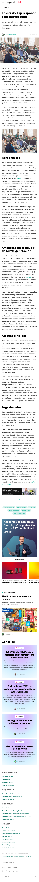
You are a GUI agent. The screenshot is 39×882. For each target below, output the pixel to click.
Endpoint (6, 7)
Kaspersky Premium (7, 782)
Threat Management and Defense (11, 833)
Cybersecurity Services (8, 830)
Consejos (20, 647)
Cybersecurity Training (8, 842)
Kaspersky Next (6, 808)
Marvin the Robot (11, 34)
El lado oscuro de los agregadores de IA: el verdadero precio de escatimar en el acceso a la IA (14, 582)
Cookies (29, 856)
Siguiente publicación (10, 592)
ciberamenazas (21, 507)
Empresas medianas (8, 803)
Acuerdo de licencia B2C (8, 856)
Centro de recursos (29, 861)
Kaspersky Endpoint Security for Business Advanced (16, 816)
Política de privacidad (8, 855)
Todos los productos (8, 799)
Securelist (4, 867)
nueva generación (14, 510)
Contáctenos (5, 861)
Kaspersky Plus (6, 779)
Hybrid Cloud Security (8, 839)
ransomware (26, 510)
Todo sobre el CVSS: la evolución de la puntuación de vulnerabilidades (19, 689)
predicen (20, 178)
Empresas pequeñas (8, 789)
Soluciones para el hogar (10, 772)
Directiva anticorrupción (19, 855)
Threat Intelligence (7, 845)
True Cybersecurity (19, 513)
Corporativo (6, 823)
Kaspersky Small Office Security (10, 793)
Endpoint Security (7, 836)
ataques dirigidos (9, 507)
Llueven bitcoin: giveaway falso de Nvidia (19, 747)
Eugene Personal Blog (12, 867)
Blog (22, 861)
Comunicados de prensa (8, 862)
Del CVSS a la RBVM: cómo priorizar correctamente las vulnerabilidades (19, 655)
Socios (18, 861)
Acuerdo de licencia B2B (20, 856)
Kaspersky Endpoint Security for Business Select (15, 813)
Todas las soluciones (8, 785)
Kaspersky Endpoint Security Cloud (12, 796)
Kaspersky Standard (7, 776)
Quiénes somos (12, 861)
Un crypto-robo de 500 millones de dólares (19, 722)
